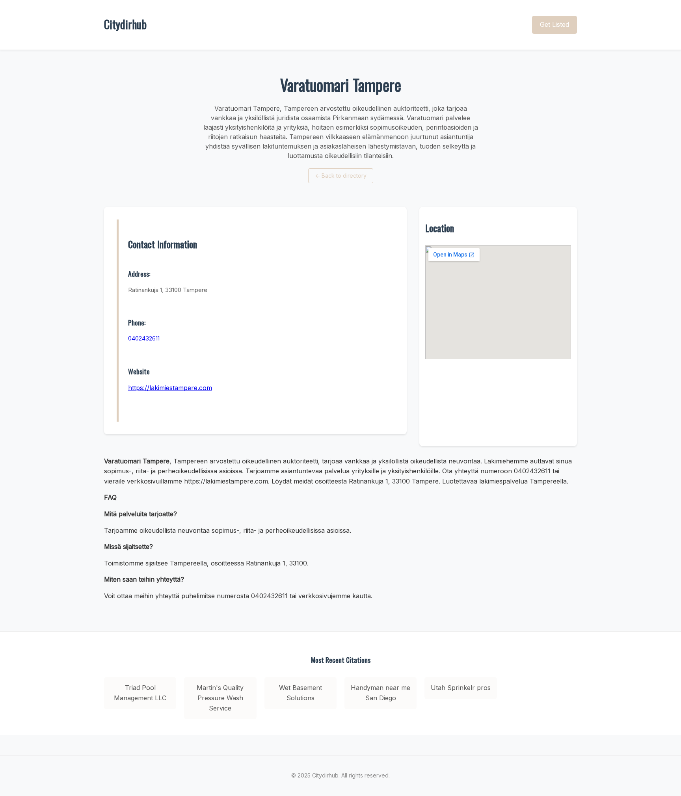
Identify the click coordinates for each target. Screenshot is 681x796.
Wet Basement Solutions (300, 693)
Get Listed (554, 24)
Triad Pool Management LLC (140, 693)
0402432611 (144, 338)
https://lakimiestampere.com (170, 388)
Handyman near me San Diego (380, 693)
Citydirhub (125, 24)
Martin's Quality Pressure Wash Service (220, 698)
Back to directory (341, 175)
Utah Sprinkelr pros (461, 688)
